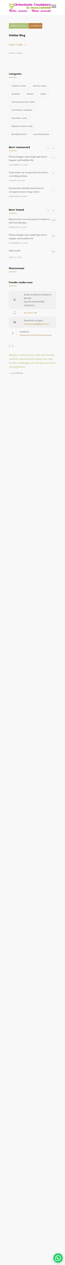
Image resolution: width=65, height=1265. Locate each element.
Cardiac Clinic (18, 86)
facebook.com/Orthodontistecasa (35, 335)
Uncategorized (41, 134)
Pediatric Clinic (19, 118)
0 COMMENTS (35, 26)
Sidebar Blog (17, 35)
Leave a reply (16, 44)
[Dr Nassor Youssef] (30, 7)
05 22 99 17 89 (30, 312)
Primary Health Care (22, 126)
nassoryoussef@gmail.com (36, 323)
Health (30, 94)
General (15, 94)
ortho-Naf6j (15, 53)
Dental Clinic (39, 86)
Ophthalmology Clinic (23, 102)
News (43, 94)
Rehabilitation (19, 134)
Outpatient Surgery (21, 110)
